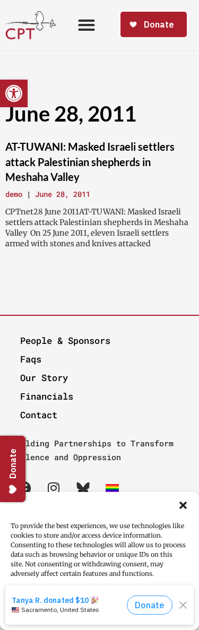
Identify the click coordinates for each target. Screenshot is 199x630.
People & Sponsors (65, 340)
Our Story (44, 378)
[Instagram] (53, 488)
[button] (183, 505)
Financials (46, 396)
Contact (38, 415)
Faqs (30, 359)
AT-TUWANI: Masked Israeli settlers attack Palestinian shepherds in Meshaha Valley (90, 161)
